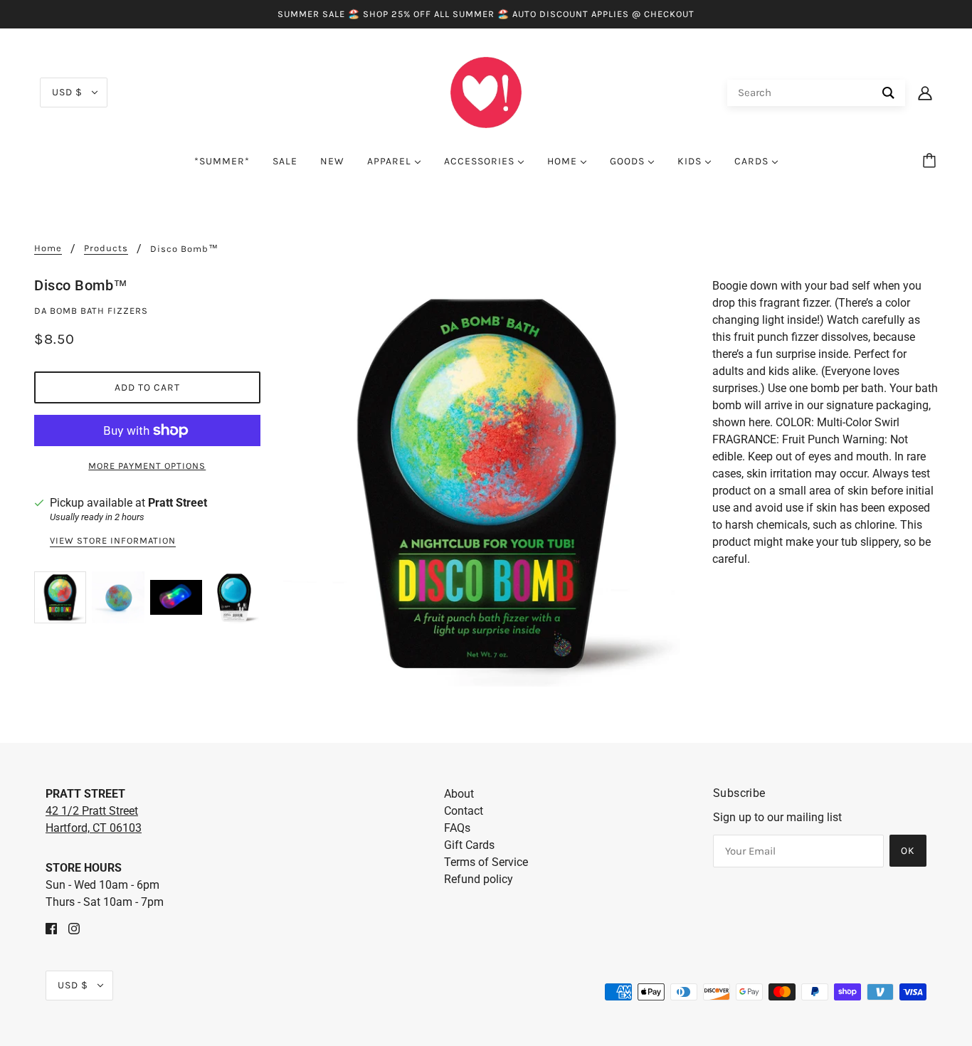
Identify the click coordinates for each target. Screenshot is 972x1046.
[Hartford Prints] (486, 91)
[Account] (925, 92)
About (459, 794)
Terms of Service (486, 862)
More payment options (147, 465)
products (106, 248)
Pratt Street (177, 502)
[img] (51, 928)
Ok (908, 851)
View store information (113, 541)
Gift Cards (469, 845)
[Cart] (931, 161)
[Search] (888, 93)
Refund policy (478, 879)
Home (48, 248)
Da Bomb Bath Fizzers (91, 310)
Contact (463, 811)
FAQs (457, 828)
